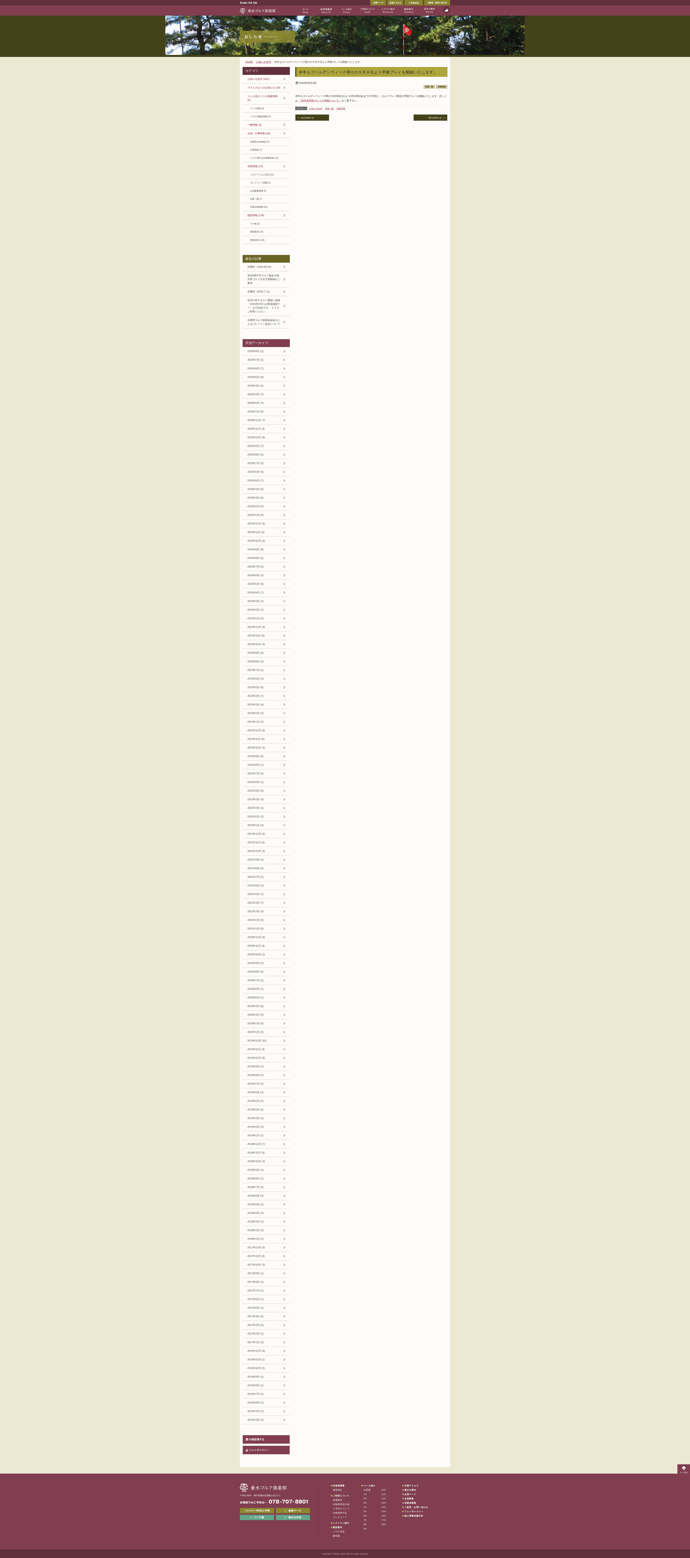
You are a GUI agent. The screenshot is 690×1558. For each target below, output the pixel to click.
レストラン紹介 (341, 1523)
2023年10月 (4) (256, 644)
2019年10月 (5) (256, 1057)
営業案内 (337, 1500)
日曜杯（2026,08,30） (260, 266)
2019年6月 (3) (255, 1092)
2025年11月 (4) (256, 428)
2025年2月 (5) (255, 506)
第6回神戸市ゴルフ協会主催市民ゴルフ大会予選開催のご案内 (263, 279)
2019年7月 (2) (255, 1083)
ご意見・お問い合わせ (437, 2)
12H (383, 1498)
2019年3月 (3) (255, 1118)
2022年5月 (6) (255, 790)
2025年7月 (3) (255, 463)
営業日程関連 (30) (259, 207)
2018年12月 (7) (256, 1144)
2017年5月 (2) (255, 1307)
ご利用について (341, 1495)
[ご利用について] (367, 10)
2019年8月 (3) (255, 1075)
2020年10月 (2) (256, 954)
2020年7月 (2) (255, 980)
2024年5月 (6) (255, 583)
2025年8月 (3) (255, 454)
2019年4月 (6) (255, 1109)
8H (365, 1524)
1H (365, 1494)
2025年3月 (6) (255, 497)
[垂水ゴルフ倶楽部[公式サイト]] (258, 10)
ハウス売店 (339, 1531)
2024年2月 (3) (255, 609)
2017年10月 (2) (256, 1264)
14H (383, 1507)
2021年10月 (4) (256, 851)
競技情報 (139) (255, 215)
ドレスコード (340, 1517)
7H (365, 1520)
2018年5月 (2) (255, 1204)
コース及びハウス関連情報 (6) (262, 98)
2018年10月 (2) (256, 1161)
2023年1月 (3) (255, 721)
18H (383, 1524)
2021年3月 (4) (255, 911)
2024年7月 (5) (255, 566)
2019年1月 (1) (255, 1135)
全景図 (367, 1490)
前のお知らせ (435, 118)
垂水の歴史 (410, 1490)
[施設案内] (408, 10)
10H (383, 1490)
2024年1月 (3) (255, 618)
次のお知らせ (307, 118)
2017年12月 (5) (256, 1247)
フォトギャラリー (259, 1450)
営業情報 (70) (255, 166)
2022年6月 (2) (255, 782)
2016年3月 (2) (255, 1419)
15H (383, 1511)
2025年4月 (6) (255, 489)
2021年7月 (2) (255, 876)
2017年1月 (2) (255, 1342)
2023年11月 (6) (256, 635)
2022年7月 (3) (255, 773)
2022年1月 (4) (255, 825)
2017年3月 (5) (255, 1325)
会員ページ (378, 2)
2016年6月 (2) (255, 1402)
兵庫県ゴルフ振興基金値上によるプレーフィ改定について (263, 322)
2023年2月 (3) (255, 713)
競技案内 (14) (256, 232)
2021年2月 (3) (255, 919)
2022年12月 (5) (256, 730)
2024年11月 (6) (256, 532)
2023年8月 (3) (255, 661)
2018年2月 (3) (255, 1230)
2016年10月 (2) (256, 1368)
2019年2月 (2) (255, 1126)
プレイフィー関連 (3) (260, 183)
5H (365, 1511)
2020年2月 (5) (255, 1023)
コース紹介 (369, 1485)
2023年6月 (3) (255, 678)
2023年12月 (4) (256, 626)
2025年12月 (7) (256, 420)
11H (383, 1494)
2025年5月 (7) (255, 480)
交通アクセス (395, 2)
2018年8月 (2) (255, 1178)
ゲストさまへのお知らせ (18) (263, 87)
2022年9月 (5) (255, 756)
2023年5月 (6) (255, 687)
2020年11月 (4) (256, 945)
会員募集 (409, 1498)
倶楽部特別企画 (341, 1504)
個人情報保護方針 (414, 1516)
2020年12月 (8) (256, 937)
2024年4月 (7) (255, 592)
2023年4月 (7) (255, 695)
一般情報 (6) (254, 124)
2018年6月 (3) (255, 1195)
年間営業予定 (256, 1439)
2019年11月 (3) (256, 1049)
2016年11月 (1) (256, 1359)
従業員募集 (410, 1503)
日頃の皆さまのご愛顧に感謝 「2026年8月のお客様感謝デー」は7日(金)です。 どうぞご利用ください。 (263, 306)
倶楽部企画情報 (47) (260, 142)
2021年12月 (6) (256, 833)
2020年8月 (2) (255, 971)
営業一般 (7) (256, 199)
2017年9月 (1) (255, 1273)
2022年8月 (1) (255, 764)
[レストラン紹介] (388, 10)
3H (365, 1503)
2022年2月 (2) (255, 816)
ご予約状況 (413, 2)
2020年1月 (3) (255, 1032)
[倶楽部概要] (326, 10)
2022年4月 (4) (255, 799)
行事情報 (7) (256, 150)
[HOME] (305, 10)
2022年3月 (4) (255, 807)
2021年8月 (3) (255, 868)
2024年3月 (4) (255, 601)
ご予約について (341, 1508)
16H (383, 1516)
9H (365, 1528)
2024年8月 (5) (255, 558)
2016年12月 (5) (256, 1350)
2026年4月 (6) (255, 385)
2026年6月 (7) (255, 368)
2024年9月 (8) (255, 549)
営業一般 (429, 87)
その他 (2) (255, 223)
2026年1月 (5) (255, 411)
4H (365, 1507)
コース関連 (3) (257, 108)
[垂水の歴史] (429, 10)
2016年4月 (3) (255, 1411)
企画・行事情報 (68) (258, 133)
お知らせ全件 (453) (258, 79)
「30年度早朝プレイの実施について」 (320, 100)
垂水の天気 (293, 1517)
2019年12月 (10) (256, 1040)
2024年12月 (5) (256, 523)
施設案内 (337, 1527)
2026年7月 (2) (255, 359)
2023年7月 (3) (255, 670)
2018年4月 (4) (255, 1212)
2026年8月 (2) (255, 351)
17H (383, 1520)
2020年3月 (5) (255, 1014)
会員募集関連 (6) (258, 191)
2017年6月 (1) (255, 1299)
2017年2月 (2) (255, 1333)
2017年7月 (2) (255, 1290)
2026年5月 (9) (255, 377)
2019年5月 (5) (255, 1100)
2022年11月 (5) (256, 739)
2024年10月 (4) (256, 540)
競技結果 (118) (257, 240)
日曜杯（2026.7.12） (259, 291)
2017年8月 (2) (255, 1281)
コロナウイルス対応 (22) (262, 174)
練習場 (336, 1536)
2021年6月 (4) (255, 885)
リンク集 (257, 1517)
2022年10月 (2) (256, 747)
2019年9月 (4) (255, 1066)
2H (365, 1498)
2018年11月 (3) (256, 1152)
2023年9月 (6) (255, 652)
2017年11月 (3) (256, 1256)
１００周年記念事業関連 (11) (264, 158)
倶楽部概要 (339, 1485)
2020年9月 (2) (255, 963)
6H (365, 1516)
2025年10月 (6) (256, 437)
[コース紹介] (346, 10)
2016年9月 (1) (255, 1376)
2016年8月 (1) (255, 1385)
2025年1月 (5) (255, 514)
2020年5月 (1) (255, 997)
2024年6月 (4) (255, 575)
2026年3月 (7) (255, 394)
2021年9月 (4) (255, 859)
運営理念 (337, 1490)
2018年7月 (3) (255, 1187)
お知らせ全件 (315, 108)
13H (383, 1503)
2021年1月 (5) (255, 928)
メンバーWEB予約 (257, 1510)
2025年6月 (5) (255, 471)
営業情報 (442, 87)
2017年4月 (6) (255, 1316)
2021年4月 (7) (255, 902)
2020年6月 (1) (255, 988)
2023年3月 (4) (255, 704)
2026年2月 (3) (255, 402)
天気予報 (446, 10)
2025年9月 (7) (255, 446)
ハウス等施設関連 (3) (260, 116)
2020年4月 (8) (255, 1006)
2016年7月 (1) (255, 1393)
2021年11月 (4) (256, 842)
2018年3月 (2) (255, 1221)
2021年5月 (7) (255, 894)
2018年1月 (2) (255, 1238)
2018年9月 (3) (255, 1169)
